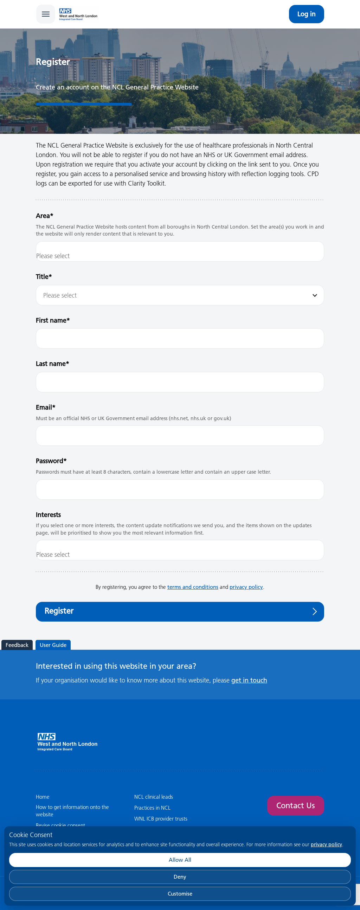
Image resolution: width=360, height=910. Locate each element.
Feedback (17, 645)
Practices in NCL (152, 807)
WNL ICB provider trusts (160, 818)
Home (43, 796)
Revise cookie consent (60, 825)
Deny (180, 876)
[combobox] (180, 251)
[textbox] (180, 295)
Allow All (180, 859)
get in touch (249, 680)
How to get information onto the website (72, 811)
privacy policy (326, 844)
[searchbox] (180, 255)
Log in (306, 14)
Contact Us (295, 805)
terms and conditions (192, 587)
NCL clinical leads (153, 796)
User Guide (53, 645)
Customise (180, 893)
